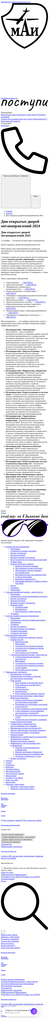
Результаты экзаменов (10, 939)
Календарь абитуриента (10, 121)
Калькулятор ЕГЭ (40, 119)
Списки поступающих (10, 119)
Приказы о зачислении (27, 115)
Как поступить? (26, 119)
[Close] (3, 932)
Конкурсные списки (9, 115)
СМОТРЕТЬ (28, 283)
